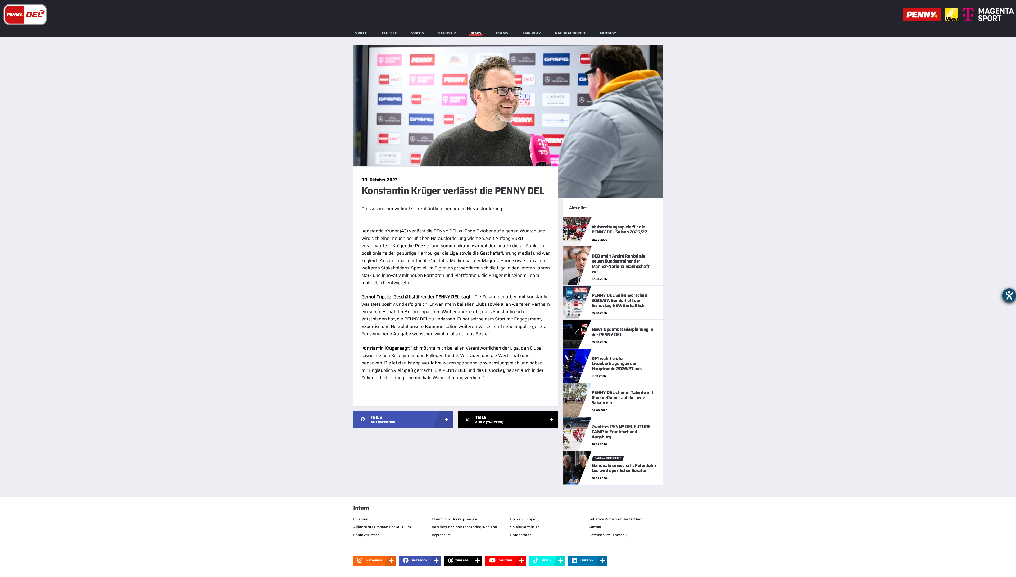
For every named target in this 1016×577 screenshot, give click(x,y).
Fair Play (532, 33)
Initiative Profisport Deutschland (616, 519)
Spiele (361, 33)
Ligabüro (360, 519)
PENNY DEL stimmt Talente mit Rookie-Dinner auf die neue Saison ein (623, 397)
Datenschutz (520, 535)
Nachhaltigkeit (570, 33)
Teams (502, 33)
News (475, 33)
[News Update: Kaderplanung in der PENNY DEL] (577, 334)
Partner (595, 527)
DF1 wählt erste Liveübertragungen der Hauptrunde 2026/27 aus (617, 363)
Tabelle (389, 33)
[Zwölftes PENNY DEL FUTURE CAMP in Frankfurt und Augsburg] (577, 434)
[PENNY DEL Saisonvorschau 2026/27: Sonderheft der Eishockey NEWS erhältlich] (577, 302)
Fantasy (608, 33)
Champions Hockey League (454, 519)
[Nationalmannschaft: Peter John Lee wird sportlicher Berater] (577, 467)
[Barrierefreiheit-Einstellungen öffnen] (1009, 295)
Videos (417, 33)
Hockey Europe (522, 519)
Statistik (447, 33)
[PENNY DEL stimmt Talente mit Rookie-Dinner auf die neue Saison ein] (577, 399)
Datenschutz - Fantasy (608, 535)
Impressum (441, 535)
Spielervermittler (524, 527)
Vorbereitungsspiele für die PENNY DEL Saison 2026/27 (619, 229)
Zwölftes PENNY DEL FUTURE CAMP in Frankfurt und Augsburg (621, 431)
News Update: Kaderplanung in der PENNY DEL (622, 332)
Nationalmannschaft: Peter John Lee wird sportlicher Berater (624, 468)
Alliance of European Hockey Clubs (382, 527)
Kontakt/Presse (366, 535)
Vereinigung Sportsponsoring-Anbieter (464, 527)
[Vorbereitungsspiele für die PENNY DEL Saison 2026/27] (577, 231)
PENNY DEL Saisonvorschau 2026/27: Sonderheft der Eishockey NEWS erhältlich (619, 300)
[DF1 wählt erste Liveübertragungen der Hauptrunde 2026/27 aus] (577, 365)
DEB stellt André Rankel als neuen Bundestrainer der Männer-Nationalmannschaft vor (621, 264)
